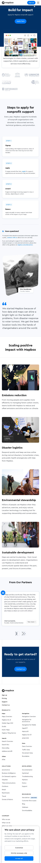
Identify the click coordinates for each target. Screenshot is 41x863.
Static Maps (6, 730)
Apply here (20, 21)
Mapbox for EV (27, 735)
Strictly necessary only (19, 853)
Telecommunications (8, 783)
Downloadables (27, 810)
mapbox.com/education (25, 245)
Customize (19, 848)
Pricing (4, 698)
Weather (5, 780)
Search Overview (7, 741)
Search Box (5, 744)
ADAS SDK (25, 738)
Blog (23, 804)
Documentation (27, 770)
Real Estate (6, 793)
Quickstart (25, 773)
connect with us (12, 237)
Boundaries (25, 756)
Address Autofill (7, 751)
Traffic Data (26, 749)
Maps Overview (7, 716)
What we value (7, 826)
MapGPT (25, 728)
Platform (25, 780)
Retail (4, 789)
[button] (17, 634)
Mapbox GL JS (6, 720)
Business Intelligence (9, 773)
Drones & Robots (7, 799)
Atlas (3, 759)
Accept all (19, 858)
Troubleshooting (27, 776)
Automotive (6, 770)
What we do (6, 822)
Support (4, 702)
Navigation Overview (29, 716)
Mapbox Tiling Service (9, 733)
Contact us (6, 705)
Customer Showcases (29, 800)
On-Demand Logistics (9, 776)
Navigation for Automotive (26, 720)
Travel (4, 796)
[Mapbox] (8, 2)
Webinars (25, 807)
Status (24, 783)
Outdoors (5, 786)
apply (24, 171)
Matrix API (25, 731)
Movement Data (27, 753)
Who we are (6, 819)
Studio (4, 726)
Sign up (31, 2)
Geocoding (5, 748)
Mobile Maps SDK (7, 723)
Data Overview (27, 746)
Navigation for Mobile (29, 725)
